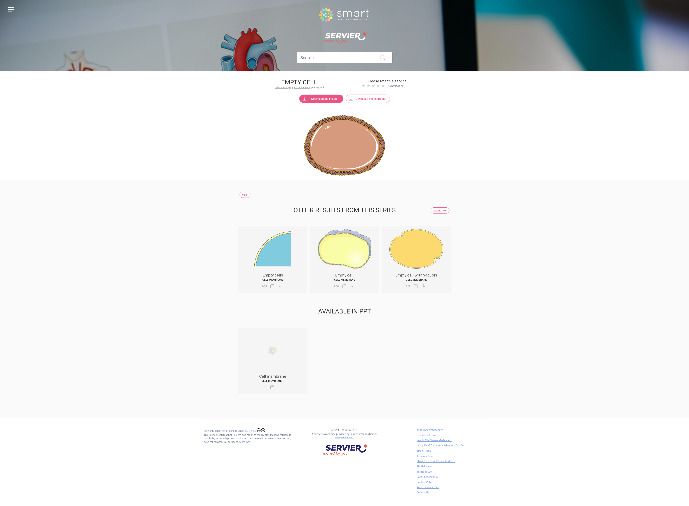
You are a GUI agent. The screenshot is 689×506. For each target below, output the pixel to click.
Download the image (324, 98)
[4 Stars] (378, 86)
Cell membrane (302, 87)
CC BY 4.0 (250, 430)
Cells (244, 195)
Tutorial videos (425, 456)
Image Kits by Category (430, 429)
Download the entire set (371, 98)
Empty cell (344, 275)
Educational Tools (427, 435)
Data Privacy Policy (427, 476)
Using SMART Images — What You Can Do (440, 445)
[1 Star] (363, 86)
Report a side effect (428, 487)
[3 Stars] (373, 86)
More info (244, 442)
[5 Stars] (383, 86)
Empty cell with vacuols (416, 275)
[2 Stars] (368, 86)
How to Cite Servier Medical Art (434, 440)
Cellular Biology (283, 87)
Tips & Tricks (424, 450)
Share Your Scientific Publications (436, 461)
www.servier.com (344, 437)
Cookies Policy (425, 482)
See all (437, 210)
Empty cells (273, 275)
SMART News (424, 466)
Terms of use (424, 471)
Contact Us (423, 492)
